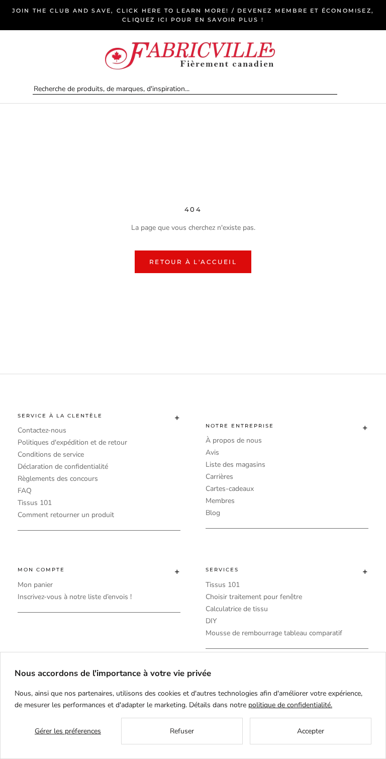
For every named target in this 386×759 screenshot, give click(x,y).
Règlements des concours (58, 478)
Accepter (310, 731)
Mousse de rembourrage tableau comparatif (274, 633)
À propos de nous (234, 440)
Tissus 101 (35, 503)
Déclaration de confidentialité (63, 466)
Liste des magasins (235, 464)
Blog (213, 513)
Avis (212, 452)
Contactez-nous (42, 430)
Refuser (182, 731)
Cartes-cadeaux (230, 488)
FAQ (25, 490)
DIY (211, 621)
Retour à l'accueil (193, 262)
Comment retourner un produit (66, 515)
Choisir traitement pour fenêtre (254, 597)
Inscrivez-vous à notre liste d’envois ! (75, 597)
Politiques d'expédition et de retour (72, 442)
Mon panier (35, 584)
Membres (220, 500)
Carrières (219, 476)
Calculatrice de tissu (237, 609)
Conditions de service (51, 454)
